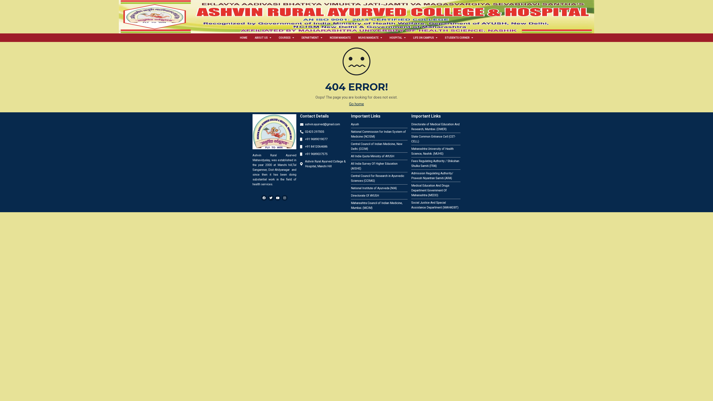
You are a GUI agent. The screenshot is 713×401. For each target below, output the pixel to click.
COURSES (285, 37)
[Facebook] (264, 198)
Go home (356, 104)
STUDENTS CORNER (457, 37)
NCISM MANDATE (340, 37)
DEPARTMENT (310, 37)
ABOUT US (261, 37)
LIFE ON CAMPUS (423, 37)
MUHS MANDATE (368, 37)
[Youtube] (278, 198)
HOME (243, 37)
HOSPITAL (396, 37)
